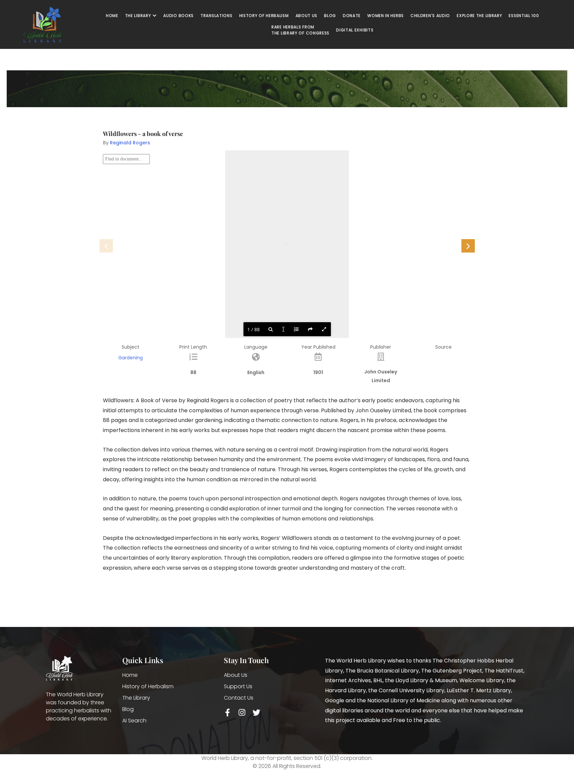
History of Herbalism (148, 686)
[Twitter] (256, 712)
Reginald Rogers (130, 142)
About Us (235, 675)
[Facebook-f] (228, 712)
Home (130, 675)
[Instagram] (242, 712)
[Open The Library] (154, 16)
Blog (128, 709)
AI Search (134, 720)
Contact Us (238, 698)
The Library (136, 698)
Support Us (238, 686)
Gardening (130, 357)
